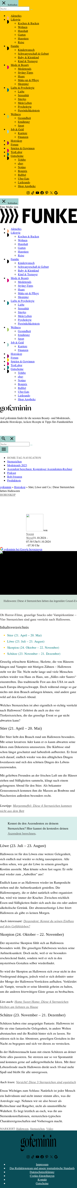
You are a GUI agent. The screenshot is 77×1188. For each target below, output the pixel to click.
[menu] (4, 449)
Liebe (21, 91)
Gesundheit (24, 118)
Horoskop (16, 140)
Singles (22, 99)
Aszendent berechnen (21, 833)
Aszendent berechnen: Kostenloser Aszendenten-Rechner (39, 469)
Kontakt (42, 1179)
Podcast (11, 473)
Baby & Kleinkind (28, 57)
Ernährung (24, 122)
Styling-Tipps (25, 72)
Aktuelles (16, 15)
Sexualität (23, 95)
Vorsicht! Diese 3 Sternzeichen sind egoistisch (46, 1082)
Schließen (12, 4)
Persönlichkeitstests (29, 110)
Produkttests (14, 480)
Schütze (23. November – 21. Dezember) (33, 653)
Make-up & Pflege (28, 80)
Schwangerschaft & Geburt (33, 53)
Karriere (22, 133)
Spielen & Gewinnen (23, 148)
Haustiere (23, 38)
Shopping (23, 84)
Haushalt (23, 31)
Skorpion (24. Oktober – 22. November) (33, 647)
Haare (21, 76)
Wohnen (22, 27)
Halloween (22, 1128)
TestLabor (16, 152)
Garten (22, 34)
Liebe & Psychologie (22, 87)
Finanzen (23, 137)
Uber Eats (23, 178)
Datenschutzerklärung (42, 1172)
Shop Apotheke (27, 186)
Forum (14, 144)
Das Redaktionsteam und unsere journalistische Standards (42, 1168)
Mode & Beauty (20, 65)
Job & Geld (17, 129)
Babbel (22, 175)
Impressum (42, 1164)
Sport (21, 125)
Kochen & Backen (28, 23)
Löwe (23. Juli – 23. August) (25, 641)
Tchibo (22, 159)
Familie (15, 46)
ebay (20, 163)
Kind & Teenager (28, 61)
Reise (21, 42)
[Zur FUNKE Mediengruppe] (38, 222)
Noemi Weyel (30, 536)
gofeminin (5, 487)
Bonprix (22, 171)
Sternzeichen (14, 461)
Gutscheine (17, 156)
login (2, 429)
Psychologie (25, 106)
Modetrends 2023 (17, 465)
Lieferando (24, 182)
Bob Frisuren (14, 476)
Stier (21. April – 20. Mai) (24, 635)
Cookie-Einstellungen (42, 1176)
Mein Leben (25, 103)
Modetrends (24, 69)
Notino (22, 167)
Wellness (16, 114)
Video (49, 1128)
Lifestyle (15, 19)
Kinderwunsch (26, 50)
